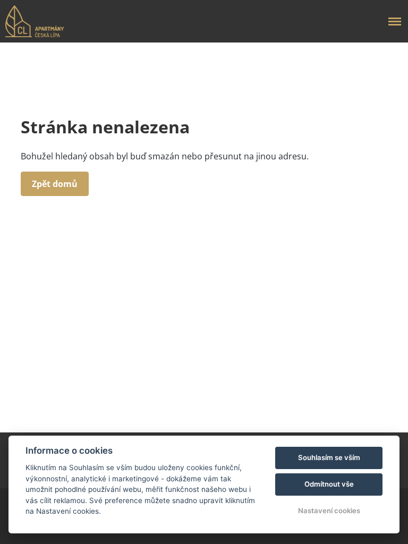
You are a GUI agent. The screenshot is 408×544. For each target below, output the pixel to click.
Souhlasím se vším (329, 457)
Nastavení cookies (329, 510)
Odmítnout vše (329, 484)
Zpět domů (55, 184)
